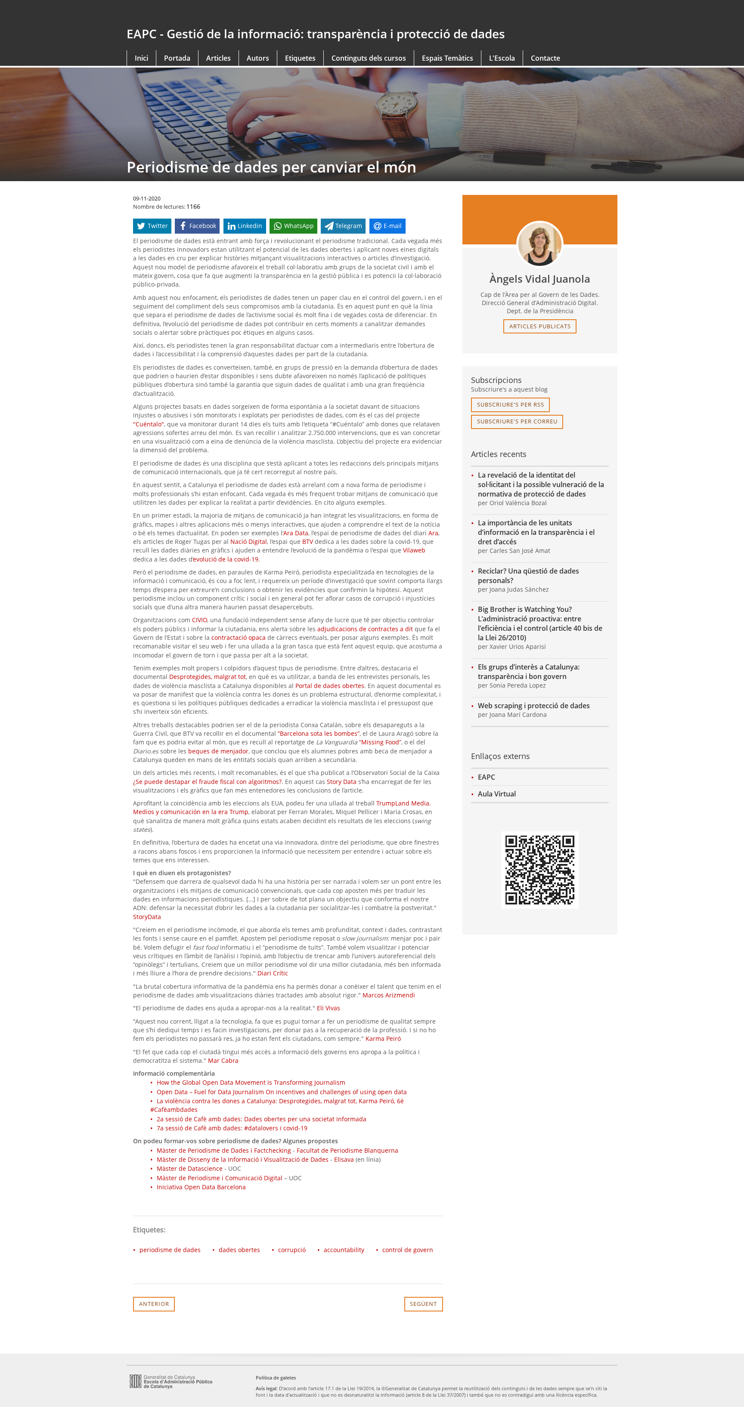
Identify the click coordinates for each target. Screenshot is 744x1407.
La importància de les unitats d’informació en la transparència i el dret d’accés (536, 532)
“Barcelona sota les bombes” (319, 733)
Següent (423, 1304)
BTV (307, 541)
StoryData (147, 917)
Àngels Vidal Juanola (540, 279)
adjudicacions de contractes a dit (365, 629)
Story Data (341, 782)
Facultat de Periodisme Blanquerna (347, 1150)
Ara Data (295, 533)
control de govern (407, 1250)
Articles (218, 58)
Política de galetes (276, 1377)
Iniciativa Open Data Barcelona (201, 1187)
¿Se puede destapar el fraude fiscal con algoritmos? (207, 782)
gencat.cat (246, 13)
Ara (433, 533)
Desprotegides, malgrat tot (207, 677)
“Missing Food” (380, 742)
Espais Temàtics (447, 58)
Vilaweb (414, 550)
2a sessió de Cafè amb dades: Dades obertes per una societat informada (261, 1119)
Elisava (344, 1159)
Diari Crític (272, 973)
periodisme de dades (170, 1250)
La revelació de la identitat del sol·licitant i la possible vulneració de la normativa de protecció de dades (541, 484)
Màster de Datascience (190, 1168)
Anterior (154, 1304)
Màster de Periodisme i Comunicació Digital (219, 1178)
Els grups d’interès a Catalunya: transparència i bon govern (529, 671)
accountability (344, 1250)
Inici (141, 58)
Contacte (545, 58)
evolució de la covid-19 (225, 559)
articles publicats (540, 326)
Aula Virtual (497, 794)
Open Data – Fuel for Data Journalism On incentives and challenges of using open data (282, 1092)
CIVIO (199, 620)
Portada (177, 58)
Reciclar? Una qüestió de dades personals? (528, 575)
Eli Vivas (328, 1008)
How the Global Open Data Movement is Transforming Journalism (251, 1082)
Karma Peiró (383, 1038)
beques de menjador (218, 751)
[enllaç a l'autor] (540, 244)
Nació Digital (248, 541)
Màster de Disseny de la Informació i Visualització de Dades (243, 1159)
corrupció (292, 1250)
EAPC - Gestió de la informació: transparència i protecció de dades (316, 33)
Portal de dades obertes (329, 686)
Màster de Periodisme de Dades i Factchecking (224, 1150)
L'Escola (502, 58)
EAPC (486, 777)
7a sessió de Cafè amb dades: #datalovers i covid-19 (232, 1128)
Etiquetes (300, 58)
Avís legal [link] (266, 1388)
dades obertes (239, 1250)
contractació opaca (238, 637)
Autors (258, 58)
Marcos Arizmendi (389, 995)
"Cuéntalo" (148, 424)
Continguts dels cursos (369, 58)
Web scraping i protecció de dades (534, 705)
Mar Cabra (223, 1060)
